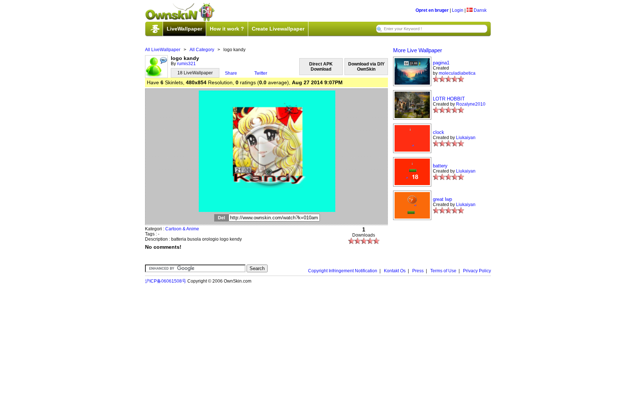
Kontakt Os (395, 270)
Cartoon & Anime (182, 228)
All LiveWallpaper (162, 49)
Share (231, 73)
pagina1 (441, 62)
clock (438, 132)
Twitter (260, 73)
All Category (202, 49)
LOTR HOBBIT (449, 99)
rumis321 (186, 63)
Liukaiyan (466, 137)
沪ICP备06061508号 (165, 281)
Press (418, 270)
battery (440, 166)
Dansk (480, 10)
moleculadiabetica (457, 73)
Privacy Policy (477, 270)
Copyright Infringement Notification (342, 270)
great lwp (442, 199)
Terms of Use (443, 270)
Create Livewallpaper (278, 29)
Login (457, 10)
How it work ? (227, 29)
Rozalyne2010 (470, 104)
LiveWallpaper (184, 29)
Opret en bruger (432, 10)
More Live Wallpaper (417, 50)
